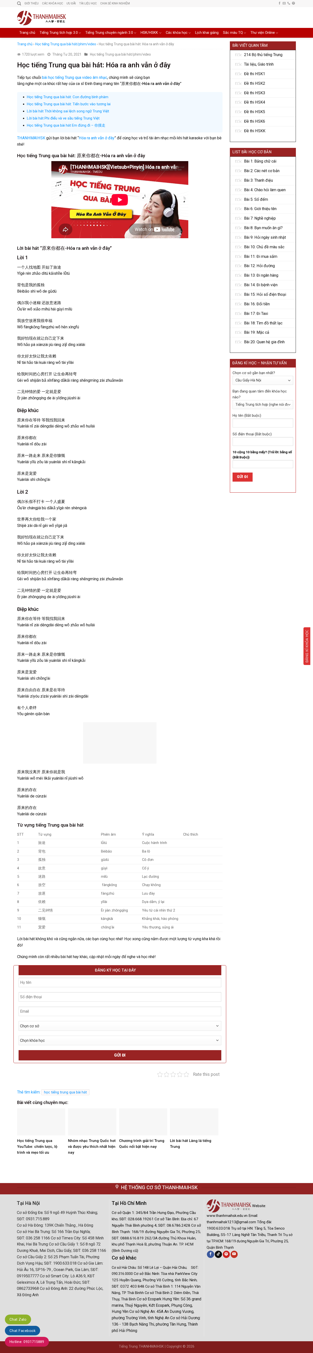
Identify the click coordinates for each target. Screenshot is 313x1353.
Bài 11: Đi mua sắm (260, 256)
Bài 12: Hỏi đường (259, 265)
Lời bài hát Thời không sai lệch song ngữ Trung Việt (68, 111)
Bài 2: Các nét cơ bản (261, 170)
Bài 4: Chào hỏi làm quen (265, 190)
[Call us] (288, 3)
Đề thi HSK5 (254, 111)
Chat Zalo (18, 1319)
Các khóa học (177, 33)
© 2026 (188, 1346)
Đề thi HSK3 (254, 93)
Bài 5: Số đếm (256, 199)
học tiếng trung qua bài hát (65, 1092)
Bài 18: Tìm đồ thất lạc (263, 323)
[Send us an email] (284, 3)
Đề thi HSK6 (254, 121)
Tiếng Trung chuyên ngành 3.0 (109, 33)
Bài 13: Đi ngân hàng (261, 275)
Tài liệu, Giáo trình (259, 64)
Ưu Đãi (71, 3)
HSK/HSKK (149, 33)
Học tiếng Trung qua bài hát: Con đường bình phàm (67, 97)
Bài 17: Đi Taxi (256, 313)
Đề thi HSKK (254, 131)
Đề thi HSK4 (254, 102)
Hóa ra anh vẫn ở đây (96, 138)
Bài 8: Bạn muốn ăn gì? (263, 228)
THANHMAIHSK (31, 138)
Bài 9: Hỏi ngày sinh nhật (265, 237)
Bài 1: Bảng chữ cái (260, 161)
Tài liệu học (88, 3)
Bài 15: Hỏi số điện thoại (265, 294)
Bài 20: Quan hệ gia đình (264, 342)
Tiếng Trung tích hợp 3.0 (59, 33)
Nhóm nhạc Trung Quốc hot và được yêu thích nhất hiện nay (92, 1147)
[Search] (19, 3)
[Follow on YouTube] (234, 1254)
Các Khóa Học (52, 3)
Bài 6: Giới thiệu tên (260, 208)
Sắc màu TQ (233, 33)
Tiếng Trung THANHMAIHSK (141, 1346)
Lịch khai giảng (207, 33)
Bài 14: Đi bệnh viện (261, 285)
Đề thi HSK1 (254, 73)
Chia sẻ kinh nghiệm (115, 3)
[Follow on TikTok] (218, 1254)
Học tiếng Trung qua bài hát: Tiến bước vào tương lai (69, 104)
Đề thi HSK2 (254, 83)
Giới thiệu (31, 3)
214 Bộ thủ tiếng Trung (263, 54)
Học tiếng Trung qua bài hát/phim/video (65, 44)
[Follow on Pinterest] (293, 3)
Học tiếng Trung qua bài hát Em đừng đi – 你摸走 (66, 125)
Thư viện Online (262, 33)
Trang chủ (27, 33)
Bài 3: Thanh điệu (258, 180)
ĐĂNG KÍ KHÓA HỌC (306, 646)
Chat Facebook (22, 1331)
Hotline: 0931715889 (27, 1342)
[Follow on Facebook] (279, 3)
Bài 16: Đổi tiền (257, 304)
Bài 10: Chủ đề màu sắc (264, 247)
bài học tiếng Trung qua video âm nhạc (74, 77)
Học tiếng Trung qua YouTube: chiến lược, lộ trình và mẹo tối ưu (37, 1147)
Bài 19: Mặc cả (256, 332)
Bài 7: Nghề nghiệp (260, 218)
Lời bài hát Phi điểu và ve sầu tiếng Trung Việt (63, 118)
